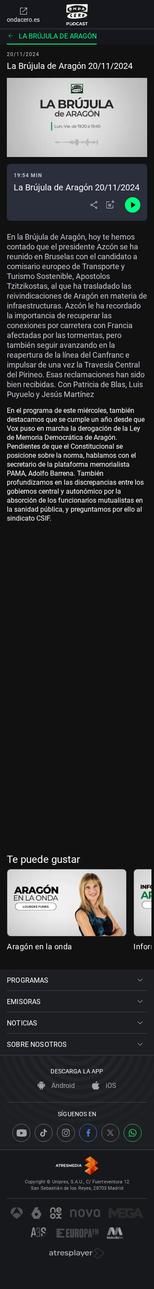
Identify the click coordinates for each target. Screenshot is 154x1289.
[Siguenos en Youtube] (21, 1133)
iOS (110, 1086)
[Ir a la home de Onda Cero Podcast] (77, 14)
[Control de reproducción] (132, 205)
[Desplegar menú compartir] (94, 204)
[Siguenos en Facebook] (88, 1133)
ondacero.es (23, 19)
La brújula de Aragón (58, 36)
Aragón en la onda (39, 946)
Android (62, 1086)
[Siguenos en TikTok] (44, 1133)
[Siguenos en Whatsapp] (133, 1133)
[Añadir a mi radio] (110, 204)
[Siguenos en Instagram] (66, 1133)
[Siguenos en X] (110, 1133)
